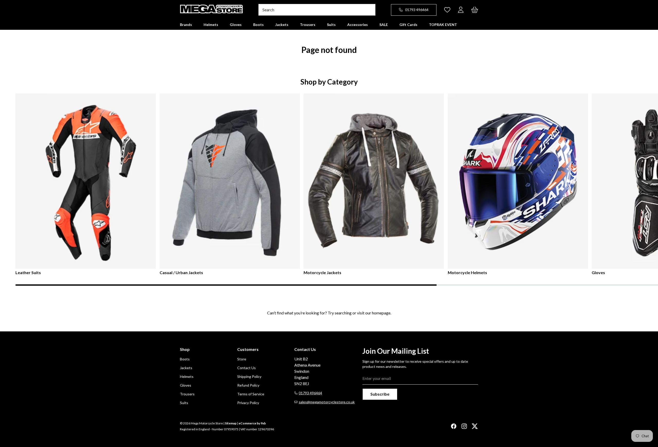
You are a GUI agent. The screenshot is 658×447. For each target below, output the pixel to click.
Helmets (187, 376)
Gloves (598, 272)
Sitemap (230, 423)
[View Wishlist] (447, 10)
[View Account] (460, 10)
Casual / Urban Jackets (181, 272)
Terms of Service (250, 394)
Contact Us (246, 368)
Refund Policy (248, 385)
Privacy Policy (248, 403)
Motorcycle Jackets (322, 272)
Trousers (187, 394)
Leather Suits (28, 272)
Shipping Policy (249, 376)
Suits (184, 403)
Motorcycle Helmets (467, 272)
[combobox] (317, 10)
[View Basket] (474, 10)
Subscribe (379, 394)
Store (241, 359)
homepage (381, 312)
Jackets (186, 368)
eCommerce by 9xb (252, 423)
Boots (185, 359)
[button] (186, 24)
